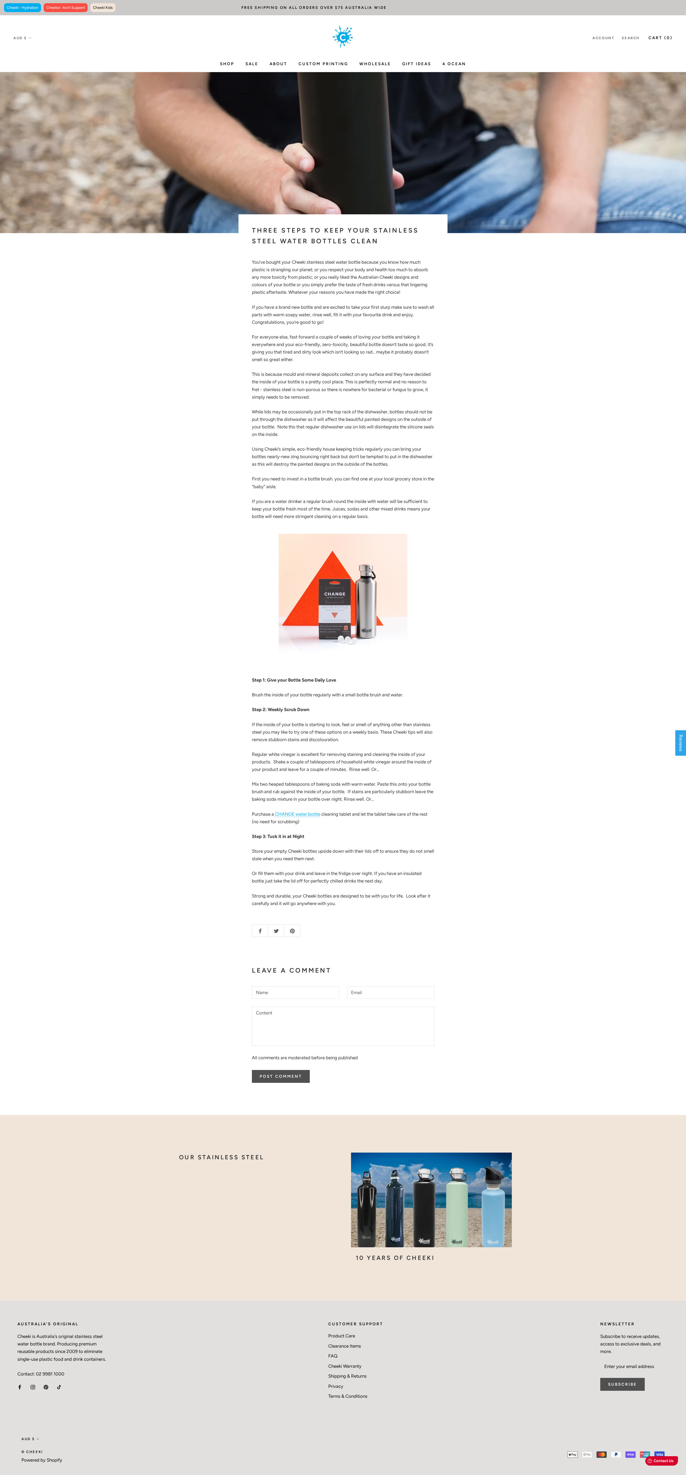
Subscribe (622, 1384)
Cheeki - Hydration (22, 7)
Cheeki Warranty (344, 1366)
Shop (227, 63)
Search (631, 38)
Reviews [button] (681, 742)
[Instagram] (33, 1387)
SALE (251, 63)
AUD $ (20, 38)
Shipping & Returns (347, 1376)
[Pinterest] (46, 1387)
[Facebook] (19, 1387)
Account (603, 38)
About (278, 63)
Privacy (335, 1386)
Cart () (660, 37)
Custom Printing (323, 63)
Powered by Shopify (41, 1460)
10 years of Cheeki (395, 1257)
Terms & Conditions (347, 1396)
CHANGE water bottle (297, 814)
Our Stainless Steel (221, 1157)
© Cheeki (32, 1452)
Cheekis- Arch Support (65, 7)
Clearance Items (344, 1346)
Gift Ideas (416, 63)
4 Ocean (454, 63)
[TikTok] (59, 1387)
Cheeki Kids (103, 7)
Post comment (281, 1076)
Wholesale (375, 63)
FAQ (332, 1356)
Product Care (341, 1335)
